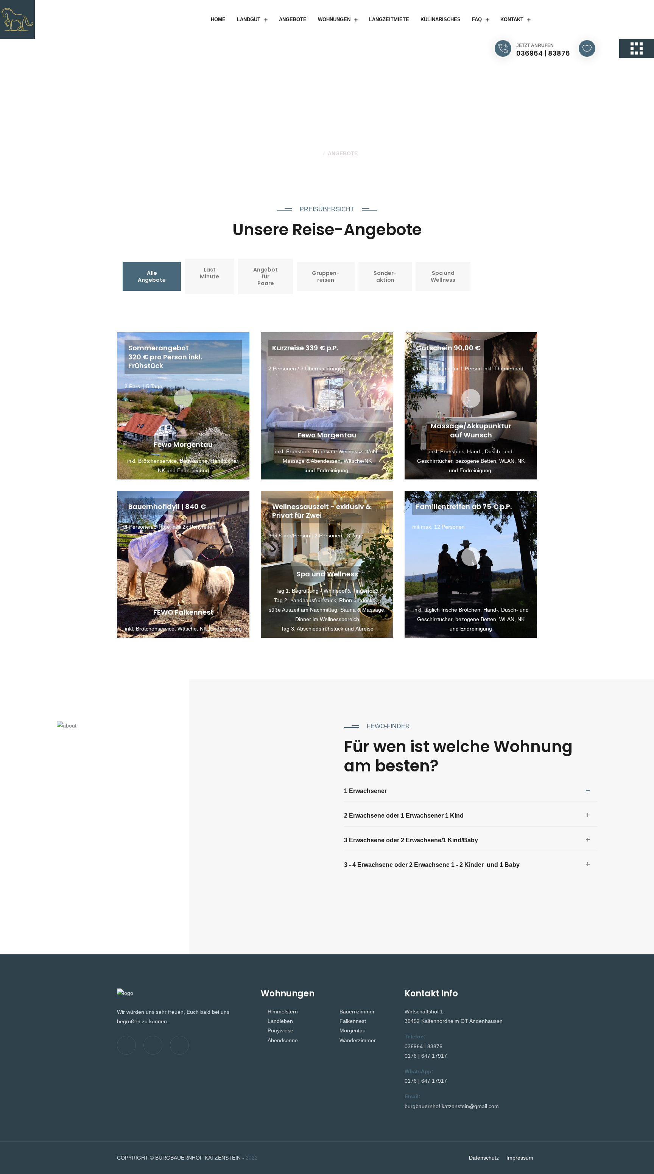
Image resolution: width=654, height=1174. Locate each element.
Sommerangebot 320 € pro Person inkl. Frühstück (165, 356)
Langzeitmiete (389, 19)
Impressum (519, 1158)
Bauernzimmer (357, 1012)
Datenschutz (484, 1158)
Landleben (280, 1021)
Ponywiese (280, 1030)
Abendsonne (283, 1040)
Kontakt (511, 19)
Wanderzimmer (357, 1040)
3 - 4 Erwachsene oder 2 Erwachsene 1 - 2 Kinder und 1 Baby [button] (432, 865)
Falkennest (352, 1021)
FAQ (477, 19)
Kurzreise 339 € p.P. (305, 348)
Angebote (293, 19)
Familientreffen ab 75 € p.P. (464, 506)
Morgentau (352, 1030)
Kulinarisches (440, 19)
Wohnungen (334, 19)
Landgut (248, 19)
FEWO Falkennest (183, 612)
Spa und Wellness (327, 574)
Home (218, 19)
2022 (252, 1158)
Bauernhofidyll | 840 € (167, 506)
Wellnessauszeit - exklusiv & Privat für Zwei (321, 511)
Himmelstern (283, 1012)
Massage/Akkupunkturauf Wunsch (471, 430)
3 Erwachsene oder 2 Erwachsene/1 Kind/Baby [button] (411, 840)
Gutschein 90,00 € (448, 348)
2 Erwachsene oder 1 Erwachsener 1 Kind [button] (404, 815)
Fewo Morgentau (183, 444)
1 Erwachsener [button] (365, 791)
